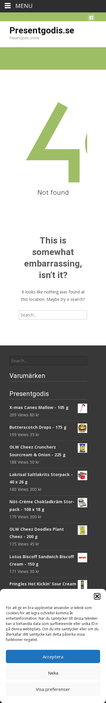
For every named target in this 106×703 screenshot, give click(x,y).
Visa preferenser (53, 689)
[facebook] (91, 19)
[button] (97, 596)
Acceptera (53, 657)
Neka (53, 673)
